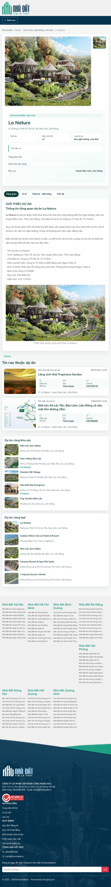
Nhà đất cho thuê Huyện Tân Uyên (67, 638)
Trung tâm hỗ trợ (10, 808)
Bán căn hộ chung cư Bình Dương (66, 619)
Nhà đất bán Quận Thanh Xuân (14, 628)
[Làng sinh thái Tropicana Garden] (20, 381)
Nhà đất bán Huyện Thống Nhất (14, 711)
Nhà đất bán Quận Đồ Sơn (89, 654)
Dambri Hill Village (30, 472)
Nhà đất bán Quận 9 (36, 628)
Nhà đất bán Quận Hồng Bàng (91, 657)
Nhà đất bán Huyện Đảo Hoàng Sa (92, 634)
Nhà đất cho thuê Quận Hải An (91, 676)
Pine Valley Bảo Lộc (30, 458)
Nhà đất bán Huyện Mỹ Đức (13, 615)
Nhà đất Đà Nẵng (91, 604)
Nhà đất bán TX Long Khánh (13, 705)
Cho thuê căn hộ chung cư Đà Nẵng (93, 618)
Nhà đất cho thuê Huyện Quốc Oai (15, 609)
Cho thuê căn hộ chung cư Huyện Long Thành (20, 708)
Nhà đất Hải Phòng (87, 647)
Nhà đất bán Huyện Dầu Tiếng (65, 635)
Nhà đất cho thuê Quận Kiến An (91, 682)
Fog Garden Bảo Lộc (31, 498)
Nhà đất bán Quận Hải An (89, 660)
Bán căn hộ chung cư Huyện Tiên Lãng (94, 669)
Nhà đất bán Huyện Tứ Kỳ (38, 714)
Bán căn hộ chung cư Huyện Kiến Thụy (94, 663)
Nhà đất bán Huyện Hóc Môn (39, 631)
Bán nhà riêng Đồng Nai (11, 714)
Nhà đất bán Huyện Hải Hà (64, 721)
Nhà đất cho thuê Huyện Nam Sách (42, 727)
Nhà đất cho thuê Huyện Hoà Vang (93, 631)
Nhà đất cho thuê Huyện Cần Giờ (41, 638)
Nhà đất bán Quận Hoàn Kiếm (14, 638)
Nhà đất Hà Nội (12, 604)
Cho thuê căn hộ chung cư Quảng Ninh (68, 698)
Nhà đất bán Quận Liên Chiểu (90, 638)
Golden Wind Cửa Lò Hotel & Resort (39, 535)
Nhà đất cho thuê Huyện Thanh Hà (41, 705)
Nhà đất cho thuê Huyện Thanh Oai (16, 622)
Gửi (105, 869)
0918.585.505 (11, 852)
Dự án (18, 30)
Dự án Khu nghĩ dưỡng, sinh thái (38, 30)
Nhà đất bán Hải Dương (37, 711)
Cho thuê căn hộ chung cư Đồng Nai (16, 717)
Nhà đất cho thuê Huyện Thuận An (67, 641)
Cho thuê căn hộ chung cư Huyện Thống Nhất (20, 721)
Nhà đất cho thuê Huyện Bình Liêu (67, 711)
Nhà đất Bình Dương (62, 606)
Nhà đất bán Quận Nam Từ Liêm (15, 631)
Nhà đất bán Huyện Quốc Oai (13, 618)
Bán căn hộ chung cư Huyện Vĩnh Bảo (94, 679)
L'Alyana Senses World (32, 574)
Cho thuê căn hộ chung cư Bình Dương (68, 612)
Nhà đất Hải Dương (36, 692)
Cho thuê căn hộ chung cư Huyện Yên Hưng (70, 714)
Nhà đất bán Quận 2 (36, 622)
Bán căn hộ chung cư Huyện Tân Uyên (68, 631)
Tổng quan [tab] (11, 194)
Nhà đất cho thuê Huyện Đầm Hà (66, 717)
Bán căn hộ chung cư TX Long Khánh (17, 698)
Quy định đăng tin (10, 825)
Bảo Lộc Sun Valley (30, 445)
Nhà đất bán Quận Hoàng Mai (14, 612)
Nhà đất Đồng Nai (11, 692)
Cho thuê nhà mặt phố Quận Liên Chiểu (94, 625)
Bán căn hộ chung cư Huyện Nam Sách (43, 701)
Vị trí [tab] (24, 194)
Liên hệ (5, 817)
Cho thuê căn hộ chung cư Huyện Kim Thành (45, 717)
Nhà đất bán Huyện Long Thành (15, 724)
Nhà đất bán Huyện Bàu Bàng (65, 625)
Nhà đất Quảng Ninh (63, 692)
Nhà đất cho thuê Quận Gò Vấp (40, 619)
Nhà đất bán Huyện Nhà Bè (39, 616)
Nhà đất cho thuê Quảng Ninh (65, 701)
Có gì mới (6, 812)
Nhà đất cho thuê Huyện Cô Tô (65, 708)
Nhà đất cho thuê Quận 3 (38, 641)
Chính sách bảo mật (11, 839)
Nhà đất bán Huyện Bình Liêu (65, 727)
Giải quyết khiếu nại (11, 843)
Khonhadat (7, 30)
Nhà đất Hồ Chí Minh (38, 606)
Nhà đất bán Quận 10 (36, 635)
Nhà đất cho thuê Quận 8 (38, 612)
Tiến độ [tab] (60, 194)
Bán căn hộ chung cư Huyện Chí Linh (42, 721)
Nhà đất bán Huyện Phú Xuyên (14, 625)
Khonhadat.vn (22, 879)
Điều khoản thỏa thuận (12, 834)
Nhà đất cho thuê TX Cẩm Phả (65, 705)
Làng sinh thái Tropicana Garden (60, 374)
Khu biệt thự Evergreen (32, 484)
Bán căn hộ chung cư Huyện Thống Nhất (18, 727)
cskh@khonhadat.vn (42, 789)
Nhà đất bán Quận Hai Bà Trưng (14, 634)
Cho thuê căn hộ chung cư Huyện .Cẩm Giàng (46, 698)
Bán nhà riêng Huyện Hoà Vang (91, 609)
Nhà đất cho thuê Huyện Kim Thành (42, 708)
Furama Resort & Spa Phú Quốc (37, 561)
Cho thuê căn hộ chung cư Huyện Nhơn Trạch (20, 701)
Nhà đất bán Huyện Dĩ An (63, 616)
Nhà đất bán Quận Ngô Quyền (91, 673)
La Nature (25, 522)
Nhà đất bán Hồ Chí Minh (38, 625)
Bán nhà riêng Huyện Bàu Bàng (65, 622)
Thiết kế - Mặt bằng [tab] (41, 194)
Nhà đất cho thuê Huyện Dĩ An (65, 628)
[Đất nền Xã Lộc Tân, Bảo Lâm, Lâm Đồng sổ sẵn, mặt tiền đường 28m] (20, 414)
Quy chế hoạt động (11, 830)
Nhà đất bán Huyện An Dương (91, 666)
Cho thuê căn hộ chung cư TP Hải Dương (44, 724)
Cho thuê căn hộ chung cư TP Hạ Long (68, 724)
